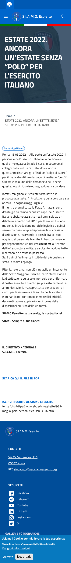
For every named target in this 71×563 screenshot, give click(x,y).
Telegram (23, 499)
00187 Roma (16, 463)
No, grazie (24, 556)
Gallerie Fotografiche (22, 533)
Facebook (23, 493)
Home (8, 116)
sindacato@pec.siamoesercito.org (35, 469)
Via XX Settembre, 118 (22, 457)
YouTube (23, 505)
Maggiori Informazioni (16, 548)
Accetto (8, 556)
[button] (63, 16)
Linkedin (23, 511)
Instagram (24, 517)
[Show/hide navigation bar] (5, 16)
